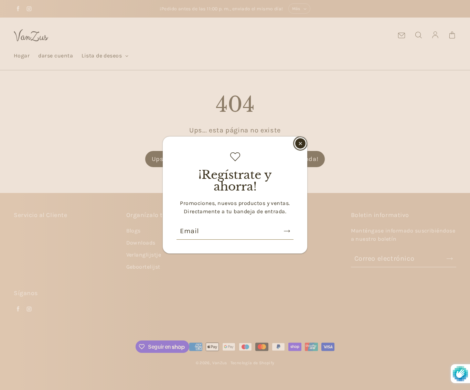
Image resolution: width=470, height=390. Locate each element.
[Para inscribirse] (287, 231)
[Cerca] (300, 143)
